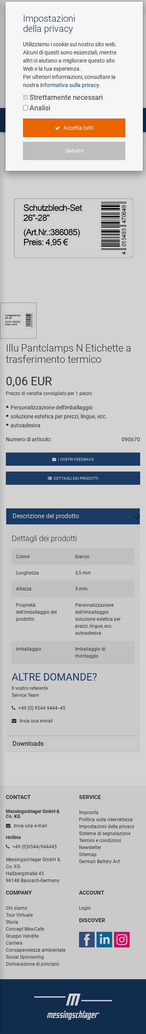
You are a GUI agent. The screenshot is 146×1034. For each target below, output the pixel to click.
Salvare (74, 151)
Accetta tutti (77, 128)
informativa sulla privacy (69, 85)
